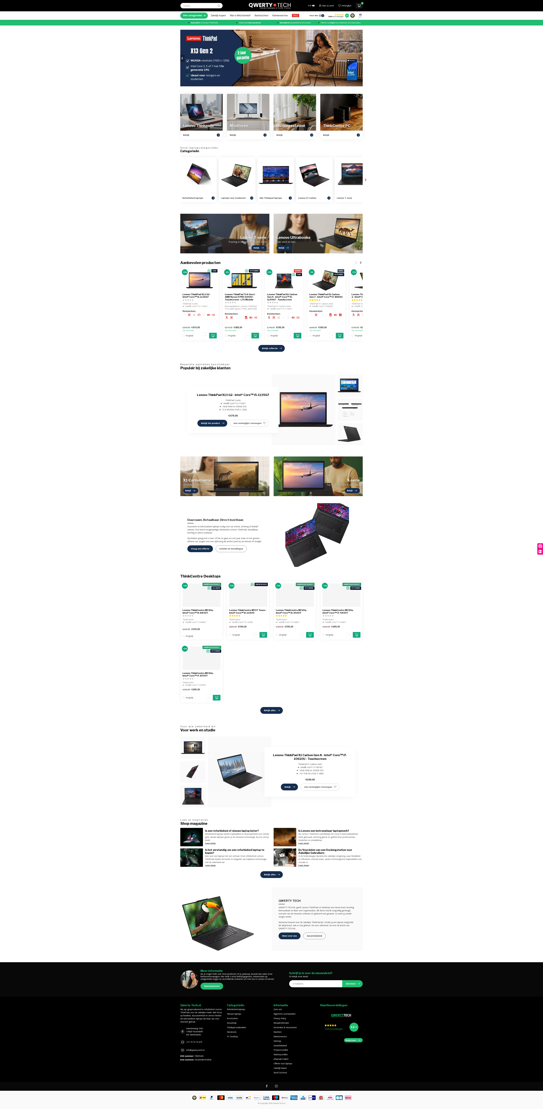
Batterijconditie (281, 1054)
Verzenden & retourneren (285, 1027)
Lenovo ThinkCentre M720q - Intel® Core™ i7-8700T (198, 674)
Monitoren (232, 1032)
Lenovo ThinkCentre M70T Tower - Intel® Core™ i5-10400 (248, 611)
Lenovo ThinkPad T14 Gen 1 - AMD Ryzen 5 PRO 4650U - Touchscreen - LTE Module (240, 297)
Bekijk (288, 787)
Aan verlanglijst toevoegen (247, 423)
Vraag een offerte (200, 548)
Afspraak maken (281, 1059)
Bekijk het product (210, 423)
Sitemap (277, 1041)
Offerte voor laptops (283, 1063)
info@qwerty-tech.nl (195, 1050)
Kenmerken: (189, 311)
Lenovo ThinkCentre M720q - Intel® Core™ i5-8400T (198, 611)
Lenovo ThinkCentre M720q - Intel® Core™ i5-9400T (291, 611)
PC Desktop (232, 1036)
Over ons (278, 1009)
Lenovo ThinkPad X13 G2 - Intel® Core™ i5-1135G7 (197, 295)
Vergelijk (189, 335)
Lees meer (210, 843)
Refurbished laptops (236, 1009)
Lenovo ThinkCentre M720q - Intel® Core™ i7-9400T (338, 611)
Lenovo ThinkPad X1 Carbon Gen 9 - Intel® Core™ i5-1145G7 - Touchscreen (282, 297)
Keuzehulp (231, 1023)
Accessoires (232, 1018)
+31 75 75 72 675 (194, 1042)
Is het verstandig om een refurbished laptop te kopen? (234, 851)
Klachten (278, 1032)
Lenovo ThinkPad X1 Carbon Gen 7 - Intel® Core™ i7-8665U (325, 295)
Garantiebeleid (314, 935)
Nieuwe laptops (234, 1013)
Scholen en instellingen (231, 548)
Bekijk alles (270, 710)
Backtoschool (261, 15)
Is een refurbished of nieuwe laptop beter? (232, 830)
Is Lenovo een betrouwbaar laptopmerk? (323, 830)
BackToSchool (280, 1072)
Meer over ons (289, 935)
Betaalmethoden (281, 1023)
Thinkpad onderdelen (236, 1027)
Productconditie (281, 1050)
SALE (295, 15)
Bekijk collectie (270, 348)
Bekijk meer (351, 1040)
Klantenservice (280, 15)
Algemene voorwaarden (285, 1013)
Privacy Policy (280, 1018)
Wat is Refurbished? (240, 15)
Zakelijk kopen (218, 15)
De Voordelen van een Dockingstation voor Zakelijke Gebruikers (325, 851)
